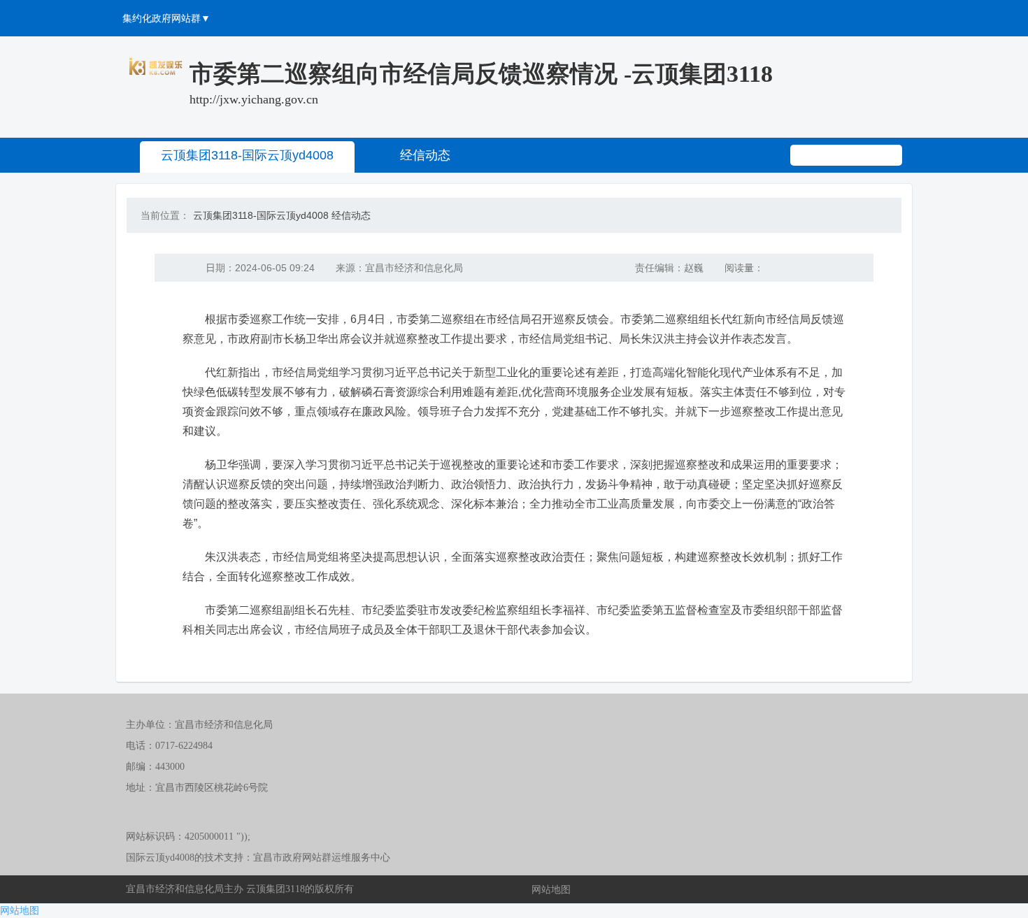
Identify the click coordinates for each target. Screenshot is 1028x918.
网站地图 (551, 889)
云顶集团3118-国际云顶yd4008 (247, 155)
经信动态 (425, 155)
